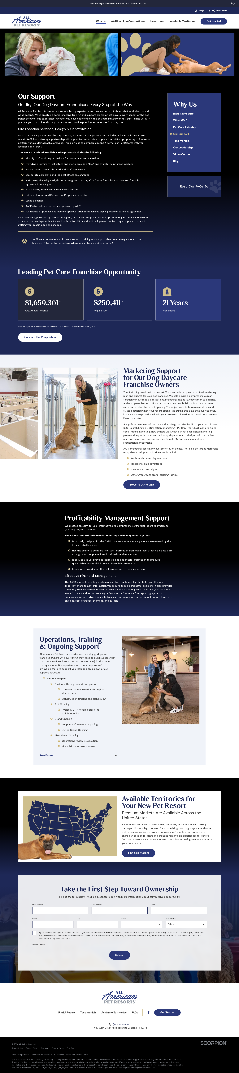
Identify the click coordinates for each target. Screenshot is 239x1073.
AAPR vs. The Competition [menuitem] (128, 21)
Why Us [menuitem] (101, 21)
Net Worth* (171, 918)
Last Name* (97, 904)
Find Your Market (138, 853)
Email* (35, 918)
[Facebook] (148, 1012)
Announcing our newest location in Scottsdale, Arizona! (118, 3)
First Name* (37, 904)
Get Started (214, 21)
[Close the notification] (233, 3)
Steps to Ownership (142, 484)
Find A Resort (66, 1012)
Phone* (154, 904)
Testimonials (88, 1012)
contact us (106, 243)
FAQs (201, 11)
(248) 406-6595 (218, 11)
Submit (119, 955)
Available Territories (114, 1012)
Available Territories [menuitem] (182, 21)
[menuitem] (194, 114)
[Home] (26, 21)
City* (79, 918)
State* (124, 918)
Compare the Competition (40, 337)
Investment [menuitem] (157, 21)
